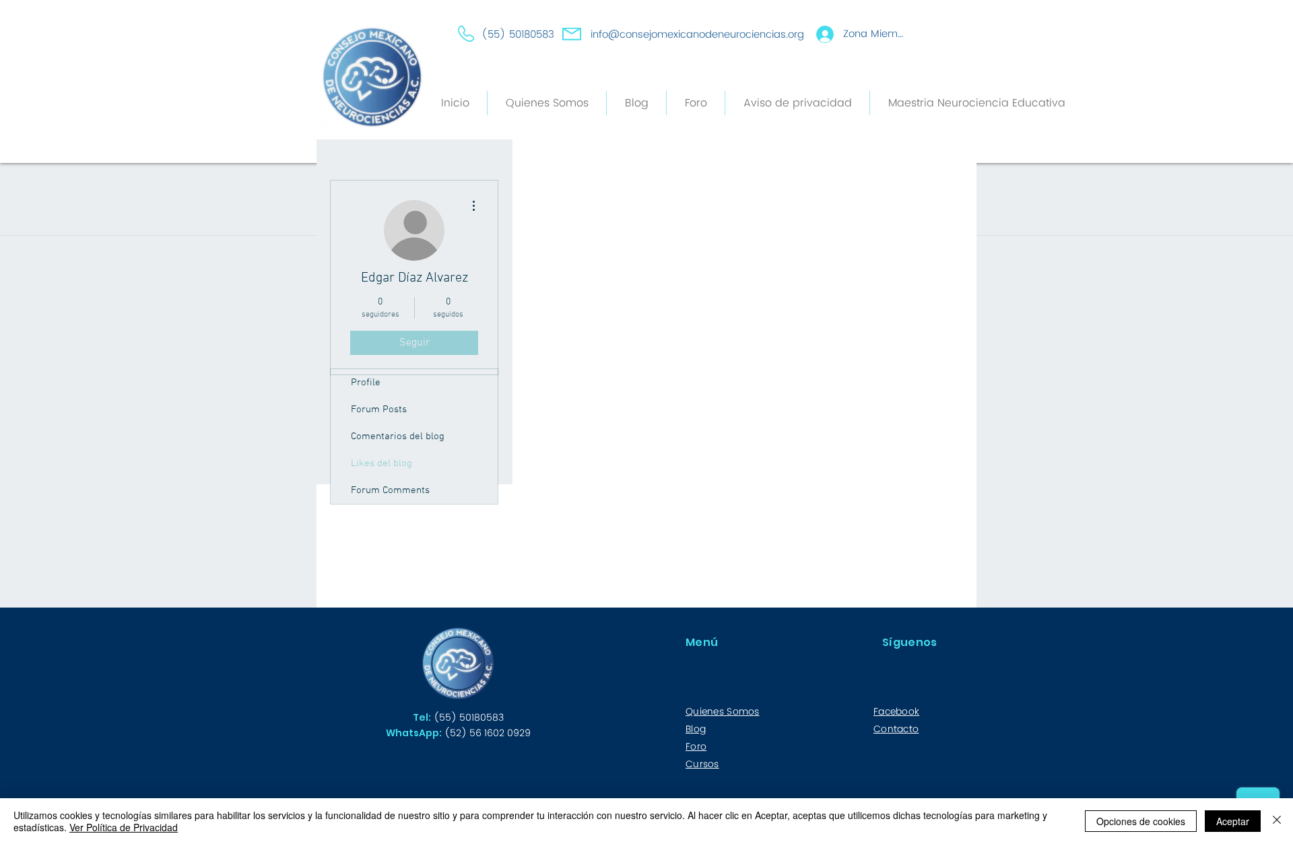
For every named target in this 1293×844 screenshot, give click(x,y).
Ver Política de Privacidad (123, 827)
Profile (365, 383)
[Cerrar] (1277, 821)
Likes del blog (381, 463)
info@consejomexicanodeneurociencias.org (697, 34)
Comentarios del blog (397, 436)
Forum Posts (379, 409)
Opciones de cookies (1140, 821)
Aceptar (1232, 821)
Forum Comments (390, 490)
